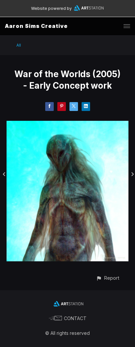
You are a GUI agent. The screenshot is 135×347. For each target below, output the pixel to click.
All (18, 45)
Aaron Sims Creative (36, 26)
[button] (107, 278)
